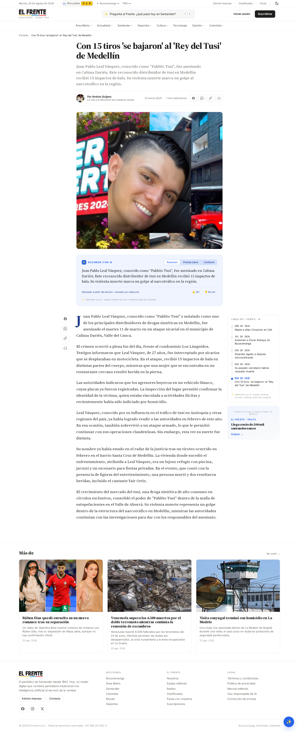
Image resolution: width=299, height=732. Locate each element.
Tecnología (180, 25)
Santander (125, 25)
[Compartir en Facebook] (193, 98)
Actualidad (104, 25)
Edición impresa (222, 3)
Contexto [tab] (209, 262)
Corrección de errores (241, 698)
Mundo (110, 698)
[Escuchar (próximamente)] (219, 98)
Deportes (144, 25)
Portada (23, 35)
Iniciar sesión (242, 13)
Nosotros (172, 678)
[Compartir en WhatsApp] (202, 98)
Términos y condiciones (242, 678)
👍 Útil (195, 292)
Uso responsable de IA (242, 693)
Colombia (216, 25)
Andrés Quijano (101, 96)
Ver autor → (273, 553)
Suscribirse (265, 13)
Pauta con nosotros (179, 698)
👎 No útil (210, 292)
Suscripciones (176, 704)
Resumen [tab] (172, 262)
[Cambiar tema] (277, 3)
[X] (42, 709)
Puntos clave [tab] (190, 262)
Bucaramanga (115, 678)
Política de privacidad (241, 683)
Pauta (263, 3)
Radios (171, 688)
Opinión (198, 25)
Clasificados (246, 3)
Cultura (162, 25)
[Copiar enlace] (210, 98)
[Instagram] (32, 709)
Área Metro (84, 25)
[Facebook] (23, 709)
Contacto (54, 698)
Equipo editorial (177, 683)
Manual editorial (237, 688)
